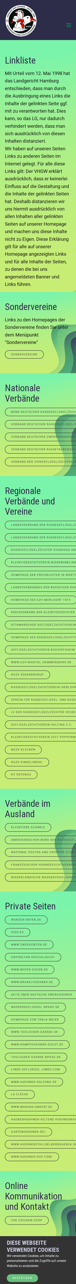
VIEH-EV (17, 932)
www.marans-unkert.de (31, 1106)
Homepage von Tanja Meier (35, 1019)
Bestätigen (22, 1277)
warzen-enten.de (26, 919)
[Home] (21, 21)
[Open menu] (68, 25)
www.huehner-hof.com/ (32, 1156)
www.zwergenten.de (29, 944)
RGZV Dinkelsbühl (27, 762)
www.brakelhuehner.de (32, 982)
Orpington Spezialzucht (33, 957)
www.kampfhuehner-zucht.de (37, 1044)
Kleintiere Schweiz (28, 827)
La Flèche (19, 1094)
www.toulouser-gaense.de (34, 1031)
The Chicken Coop (26, 1220)
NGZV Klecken (23, 749)
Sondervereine (24, 354)
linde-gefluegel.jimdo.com (35, 1069)
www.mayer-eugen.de (29, 969)
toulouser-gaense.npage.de (36, 1057)
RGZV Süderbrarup (27, 674)
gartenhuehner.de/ (28, 1131)
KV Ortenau (21, 774)
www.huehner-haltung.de (34, 1081)
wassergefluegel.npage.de (35, 1007)
